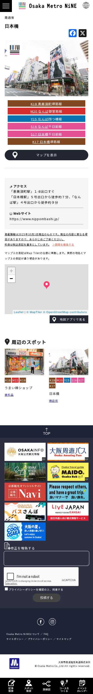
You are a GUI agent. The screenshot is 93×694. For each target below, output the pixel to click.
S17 (81, 380)
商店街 (9, 17)
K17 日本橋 (41, 141)
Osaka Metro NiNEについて (23, 634)
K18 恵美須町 (41, 103)
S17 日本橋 (39, 134)
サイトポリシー (15, 639)
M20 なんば (40, 111)
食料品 (9, 395)
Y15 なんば (39, 118)
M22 (15, 380)
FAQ (46, 634)
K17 (52, 386)
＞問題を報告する (63, 244)
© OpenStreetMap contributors (65, 312)
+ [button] (11, 271)
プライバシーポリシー (22, 589)
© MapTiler (34, 312)
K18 (8, 380)
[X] (83, 33)
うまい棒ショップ (18, 387)
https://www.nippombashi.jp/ (34, 218)
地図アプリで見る (73, 319)
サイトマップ (64, 639)
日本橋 (54, 393)
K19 (23, 380)
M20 (60, 380)
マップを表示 (46, 155)
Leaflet (19, 312)
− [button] (11, 278)
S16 (74, 380)
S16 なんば (39, 126)
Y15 (66, 380)
